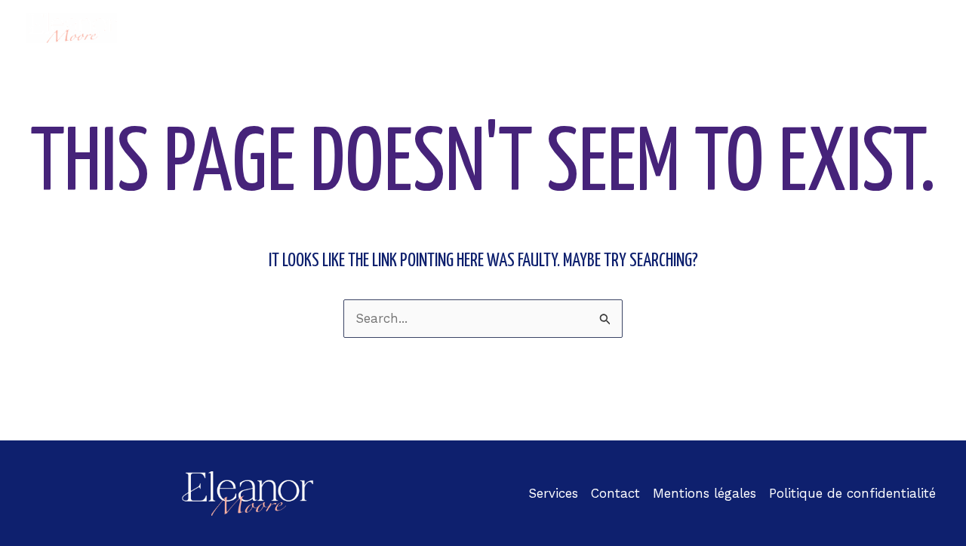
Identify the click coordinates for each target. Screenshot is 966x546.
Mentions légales (704, 493)
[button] (607, 28)
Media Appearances (791, 27)
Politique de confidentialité (852, 493)
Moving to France (546, 27)
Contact (902, 27)
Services (666, 27)
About (447, 27)
